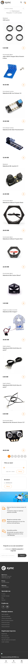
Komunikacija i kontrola (8, 91)
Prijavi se (22, 555)
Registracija (4, 633)
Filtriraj (20, 471)
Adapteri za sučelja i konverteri (10, 310)
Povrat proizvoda (5, 624)
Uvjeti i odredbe (5, 642)
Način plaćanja (5, 614)
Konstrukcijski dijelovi (8, 54)
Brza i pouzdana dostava (7, 620)
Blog (3, 598)
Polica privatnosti (5, 626)
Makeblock (5, 18)
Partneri (3, 600)
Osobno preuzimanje (6, 618)
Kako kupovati (5, 635)
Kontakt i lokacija (5, 596)
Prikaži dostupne (15, 11)
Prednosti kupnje (6, 622)
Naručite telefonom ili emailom (9, 639)
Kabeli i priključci (6, 346)
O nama (3, 594)
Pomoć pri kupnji (5, 637)
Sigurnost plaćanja (6, 616)
